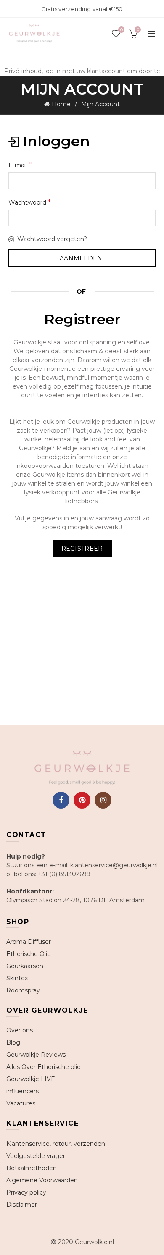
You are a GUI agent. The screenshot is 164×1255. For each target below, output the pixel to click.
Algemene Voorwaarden (42, 1180)
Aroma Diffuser (28, 941)
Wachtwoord (29, 202)
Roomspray (23, 990)
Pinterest (82, 800)
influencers (22, 1091)
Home (61, 104)
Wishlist (121, 29)
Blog (13, 1042)
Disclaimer (21, 1204)
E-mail (20, 165)
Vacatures (20, 1103)
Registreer (82, 548)
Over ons (19, 1030)
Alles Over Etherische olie (43, 1067)
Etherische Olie (28, 954)
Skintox (17, 978)
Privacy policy (26, 1192)
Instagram (103, 800)
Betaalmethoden (31, 1168)
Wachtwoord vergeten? (52, 239)
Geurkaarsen (24, 966)
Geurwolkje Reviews (36, 1054)
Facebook (61, 800)
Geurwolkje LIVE (30, 1079)
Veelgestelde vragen (36, 1156)
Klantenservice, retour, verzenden (55, 1143)
